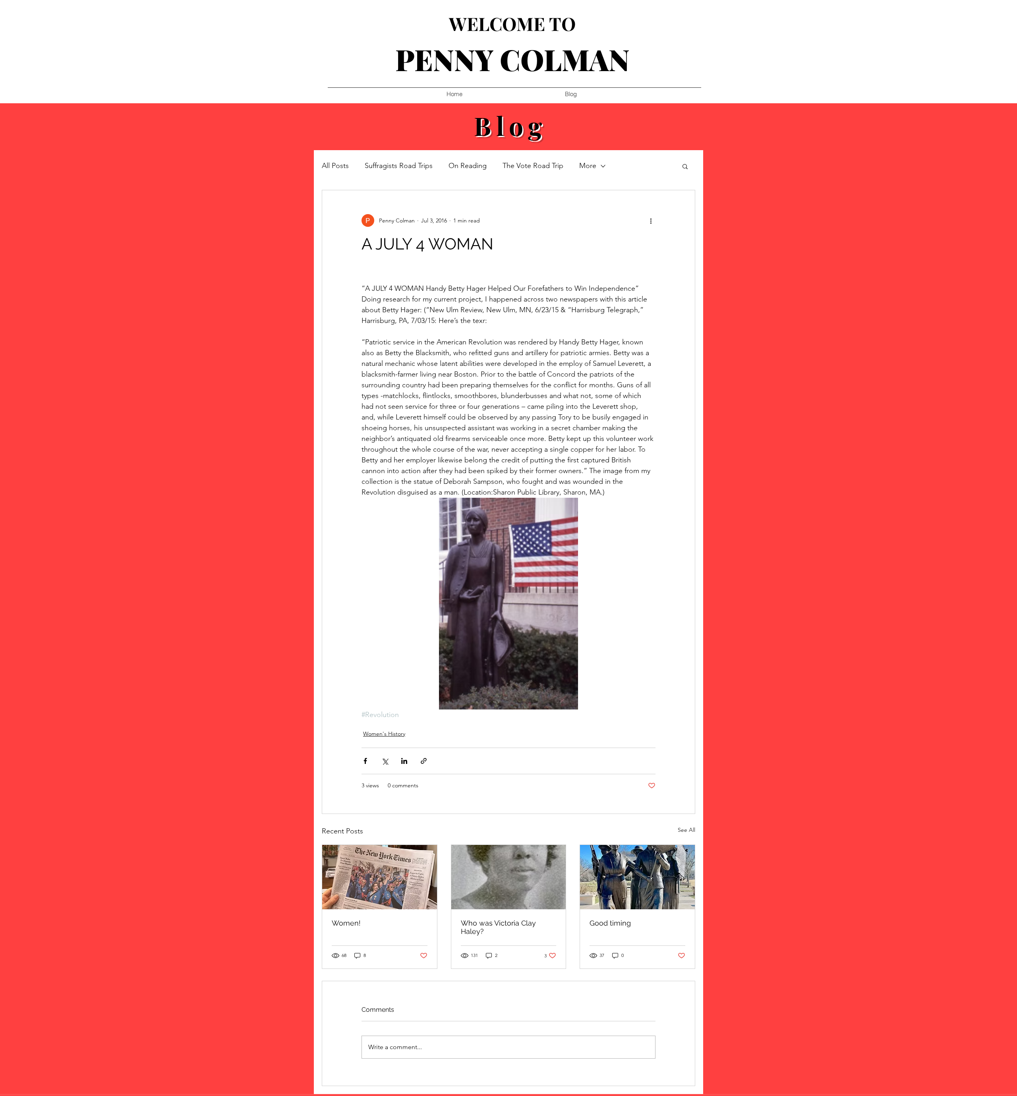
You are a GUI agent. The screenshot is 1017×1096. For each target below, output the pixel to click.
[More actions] (650, 220)
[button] (685, 166)
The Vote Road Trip (533, 165)
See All (686, 829)
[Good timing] (637, 877)
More (587, 165)
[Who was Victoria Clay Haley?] (508, 877)
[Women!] (379, 877)
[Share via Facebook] (365, 761)
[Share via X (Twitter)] (385, 761)
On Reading (468, 165)
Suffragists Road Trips (399, 165)
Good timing (610, 923)
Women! (346, 923)
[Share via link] (423, 761)
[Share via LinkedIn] (404, 761)
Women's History (384, 733)
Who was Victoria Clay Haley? (498, 927)
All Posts (335, 165)
